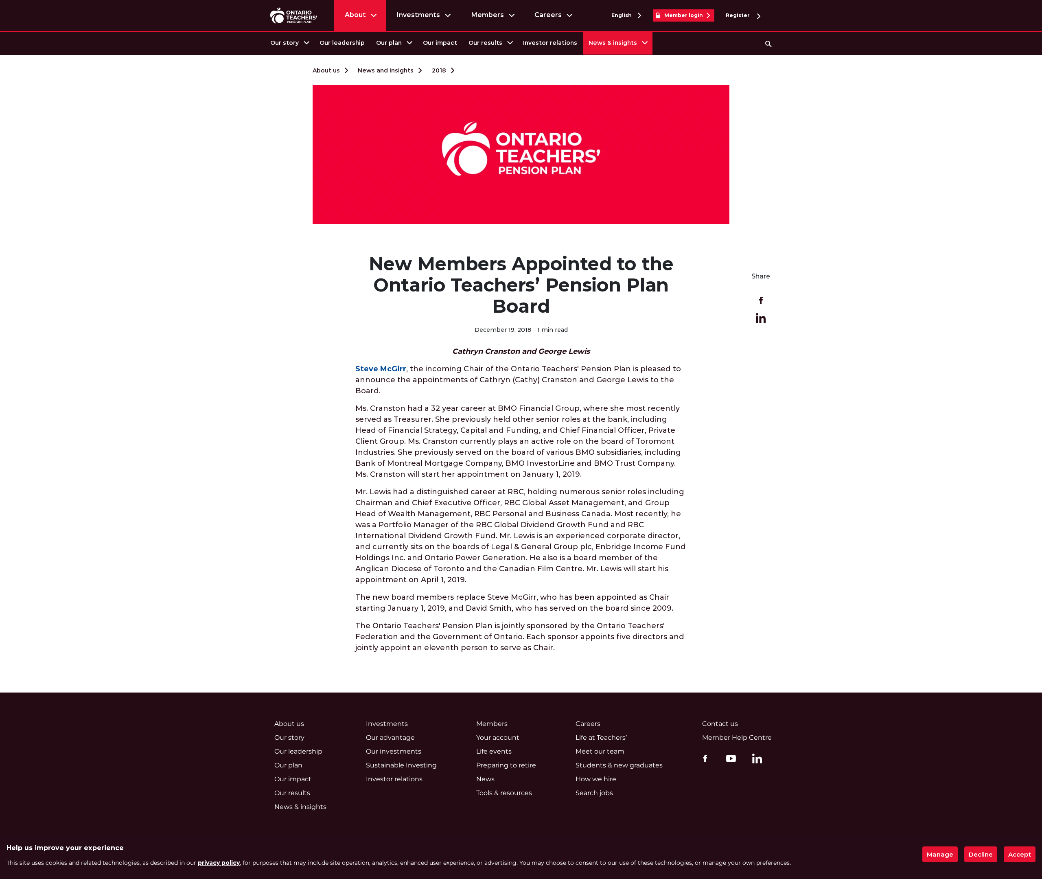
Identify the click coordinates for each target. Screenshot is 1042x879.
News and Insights (386, 70)
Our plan (389, 42)
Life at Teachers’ (601, 737)
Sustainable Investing (401, 765)
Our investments (393, 751)
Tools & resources (504, 793)
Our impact (440, 42)
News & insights (613, 42)
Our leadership (342, 42)
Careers (548, 15)
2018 (439, 70)
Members (487, 15)
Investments (418, 15)
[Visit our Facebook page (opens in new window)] (703, 758)
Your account (497, 737)
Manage (940, 854)
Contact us (720, 724)
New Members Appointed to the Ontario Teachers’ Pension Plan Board (521, 285)
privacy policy (219, 862)
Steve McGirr (380, 368)
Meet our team (600, 751)
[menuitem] (289, 43)
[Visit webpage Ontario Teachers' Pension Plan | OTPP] (293, 15)
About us (326, 70)
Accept (1019, 854)
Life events (494, 751)
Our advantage (390, 737)
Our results (485, 42)
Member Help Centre (737, 737)
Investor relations (550, 42)
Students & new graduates (619, 765)
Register (738, 15)
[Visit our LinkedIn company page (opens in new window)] (755, 760)
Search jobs (594, 793)
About (355, 15)
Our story (284, 42)
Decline (981, 854)
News (485, 779)
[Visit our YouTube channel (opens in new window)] (729, 758)
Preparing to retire (506, 765)
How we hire (596, 779)
